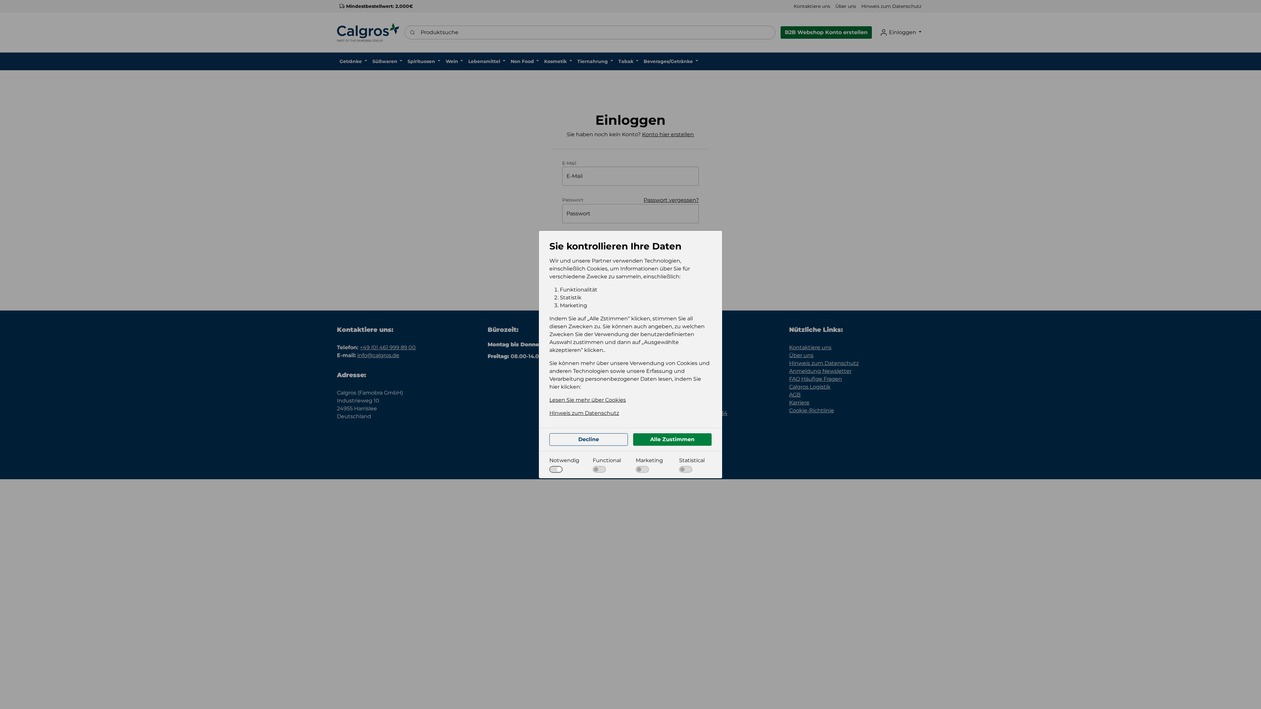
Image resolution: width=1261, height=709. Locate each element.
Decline (588, 439)
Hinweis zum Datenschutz (584, 413)
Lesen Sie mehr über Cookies (587, 400)
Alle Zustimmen (672, 439)
